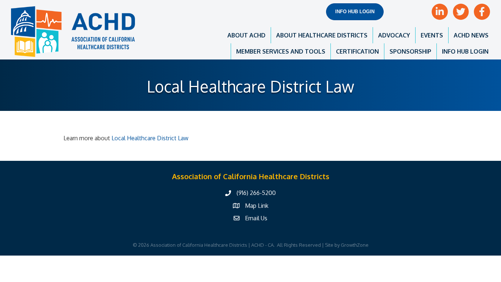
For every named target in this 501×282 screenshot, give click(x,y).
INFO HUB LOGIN (465, 51)
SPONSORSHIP (410, 51)
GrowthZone (355, 245)
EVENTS (432, 35)
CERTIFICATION (357, 51)
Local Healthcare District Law (149, 138)
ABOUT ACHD (246, 35)
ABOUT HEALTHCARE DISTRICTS (321, 35)
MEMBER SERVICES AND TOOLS (280, 51)
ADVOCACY (394, 35)
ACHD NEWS (471, 35)
